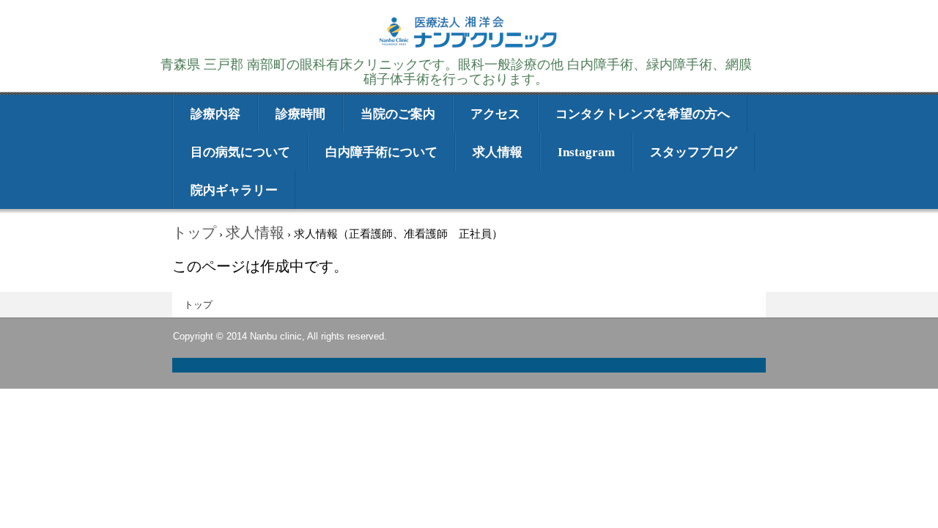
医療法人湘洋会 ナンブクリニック (469, 46)
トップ (198, 304)
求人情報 (497, 152)
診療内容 (215, 114)
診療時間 (300, 114)
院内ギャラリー (234, 190)
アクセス (495, 114)
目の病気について (240, 152)
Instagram (586, 152)
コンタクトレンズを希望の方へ (642, 114)
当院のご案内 (398, 114)
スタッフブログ (693, 152)
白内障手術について (381, 152)
